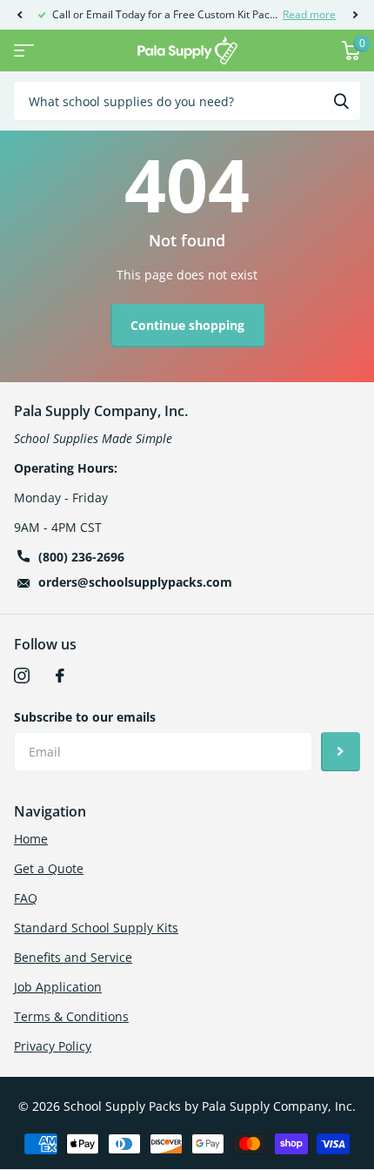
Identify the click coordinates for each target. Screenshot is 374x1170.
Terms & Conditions (71, 1016)
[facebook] (60, 675)
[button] (19, 15)
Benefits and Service (73, 957)
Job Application (58, 986)
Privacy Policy (52, 1046)
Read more (309, 14)
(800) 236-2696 (81, 556)
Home (31, 838)
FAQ (25, 898)
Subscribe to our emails (85, 717)
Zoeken (341, 101)
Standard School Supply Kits (96, 927)
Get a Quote (48, 868)
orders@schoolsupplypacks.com (135, 582)
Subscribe (340, 751)
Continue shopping (187, 325)
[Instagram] (22, 675)
